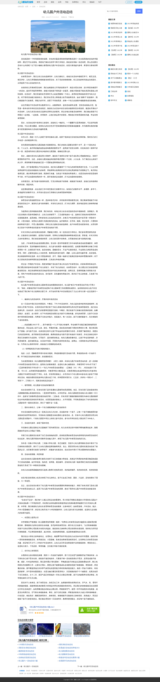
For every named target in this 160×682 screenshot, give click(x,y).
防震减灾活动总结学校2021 (69, 648)
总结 (45, 2)
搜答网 (21, 673)
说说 (129, 91)
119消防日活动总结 (26, 644)
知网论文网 (77, 670)
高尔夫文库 (55, 673)
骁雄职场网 (35, 673)
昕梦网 (42, 673)
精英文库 (84, 670)
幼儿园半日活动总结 (90, 666)
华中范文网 (70, 670)
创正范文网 (78, 673)
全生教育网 (70, 673)
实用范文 (75, 2)
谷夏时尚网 (49, 670)
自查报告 (130, 96)
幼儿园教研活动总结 (66, 654)
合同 (59, 2)
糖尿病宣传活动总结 (26, 651)
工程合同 (114, 91)
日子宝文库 (111, 670)
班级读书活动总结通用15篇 (69, 657)
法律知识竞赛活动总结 (27, 657)
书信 (66, 2)
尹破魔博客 (34, 670)
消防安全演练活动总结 (27, 648)
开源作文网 (42, 670)
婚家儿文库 (77, 679)
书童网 (63, 670)
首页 (38, 2)
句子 (100, 2)
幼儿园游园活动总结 (66, 651)
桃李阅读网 (91, 670)
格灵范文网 (99, 670)
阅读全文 (64, 17)
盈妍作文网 (57, 670)
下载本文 (71, 17)
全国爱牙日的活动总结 (67, 661)
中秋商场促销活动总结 (27, 654)
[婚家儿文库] (25, 2)
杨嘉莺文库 (127, 670)
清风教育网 (63, 673)
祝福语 (92, 2)
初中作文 (114, 100)
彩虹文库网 (142, 670)
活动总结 (42, 6)
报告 (52, 2)
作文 (84, 2)
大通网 (105, 670)
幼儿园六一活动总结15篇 (28, 661)
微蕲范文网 (134, 670)
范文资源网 (119, 670)
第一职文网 (27, 673)
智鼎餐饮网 (48, 673)
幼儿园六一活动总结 (31, 666)
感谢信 (129, 100)
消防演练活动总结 (66, 644)
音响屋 (28, 670)
